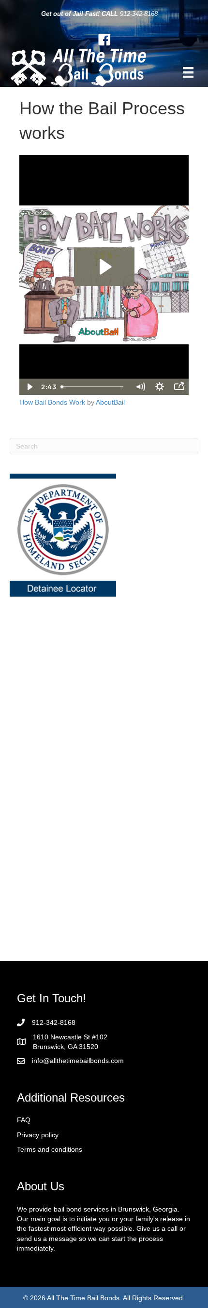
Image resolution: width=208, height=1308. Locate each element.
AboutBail (110, 402)
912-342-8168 (139, 13)
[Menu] (188, 72)
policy (50, 1135)
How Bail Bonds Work (52, 402)
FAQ (23, 1120)
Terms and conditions (49, 1149)
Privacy (29, 1135)
